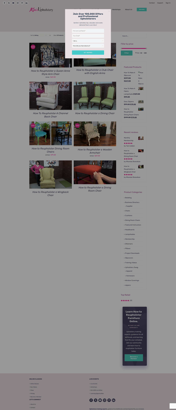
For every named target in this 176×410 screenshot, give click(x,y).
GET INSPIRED (88, 52)
